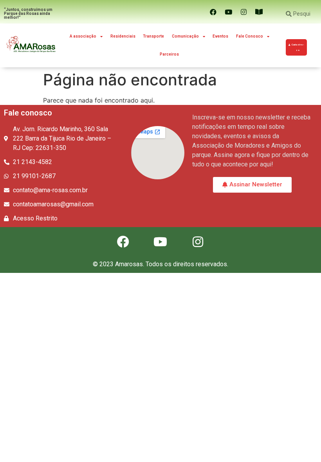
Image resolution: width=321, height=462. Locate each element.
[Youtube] (228, 11)
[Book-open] (258, 11)
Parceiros (169, 54)
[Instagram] (243, 11)
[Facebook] (213, 11)
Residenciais (122, 36)
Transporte (153, 36)
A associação (83, 36)
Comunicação (185, 36)
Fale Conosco (249, 36)
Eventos (220, 36)
